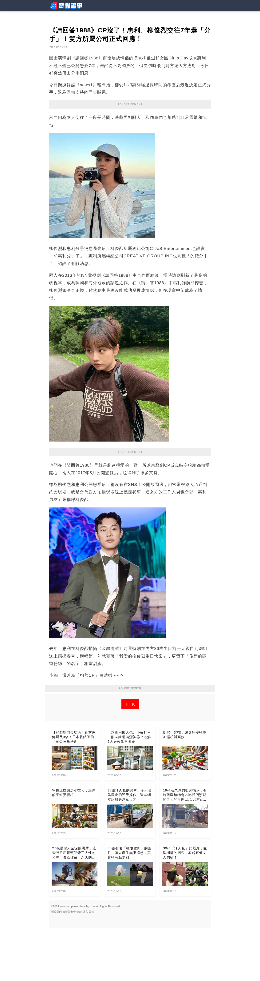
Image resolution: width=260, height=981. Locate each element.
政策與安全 (69, 911)
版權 (91, 911)
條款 (79, 911)
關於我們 (56, 911)
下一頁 (130, 704)
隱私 (85, 911)
